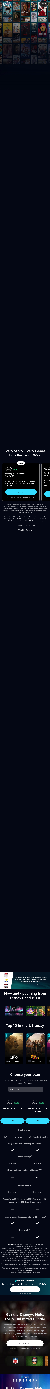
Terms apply (13, 1348)
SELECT (21, 492)
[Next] (46, 1011)
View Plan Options (25, 530)
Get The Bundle (25, 1343)
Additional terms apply (36, 521)
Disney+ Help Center (26, 1270)
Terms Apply (11, 1244)
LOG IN (44, 4)
